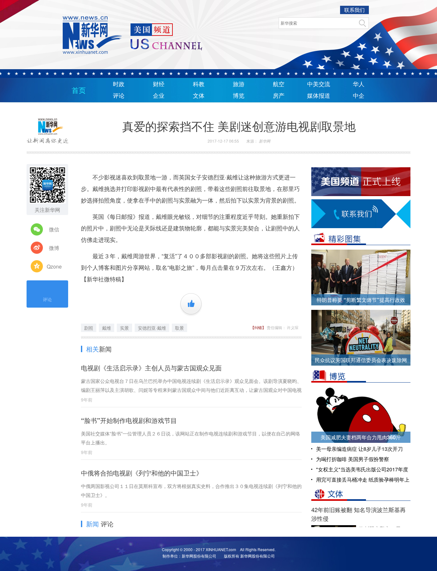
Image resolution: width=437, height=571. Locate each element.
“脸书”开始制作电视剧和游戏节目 (129, 420)
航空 (278, 84)
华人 (358, 84)
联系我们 (354, 9)
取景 (179, 328)
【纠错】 (258, 327)
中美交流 (318, 84)
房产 (278, 96)
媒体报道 (318, 96)
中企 (358, 96)
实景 (124, 328)
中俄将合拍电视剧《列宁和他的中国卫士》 (142, 472)
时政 (118, 84)
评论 (118, 96)
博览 (238, 96)
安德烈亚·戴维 (152, 328)
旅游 (238, 84)
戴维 (106, 328)
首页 (79, 91)
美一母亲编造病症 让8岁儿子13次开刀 (359, 448)
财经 (158, 84)
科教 (198, 84)
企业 (158, 96)
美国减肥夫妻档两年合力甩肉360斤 (361, 437)
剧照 (88, 328)
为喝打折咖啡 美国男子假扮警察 (352, 459)
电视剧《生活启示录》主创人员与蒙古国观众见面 (151, 367)
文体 (198, 96)
